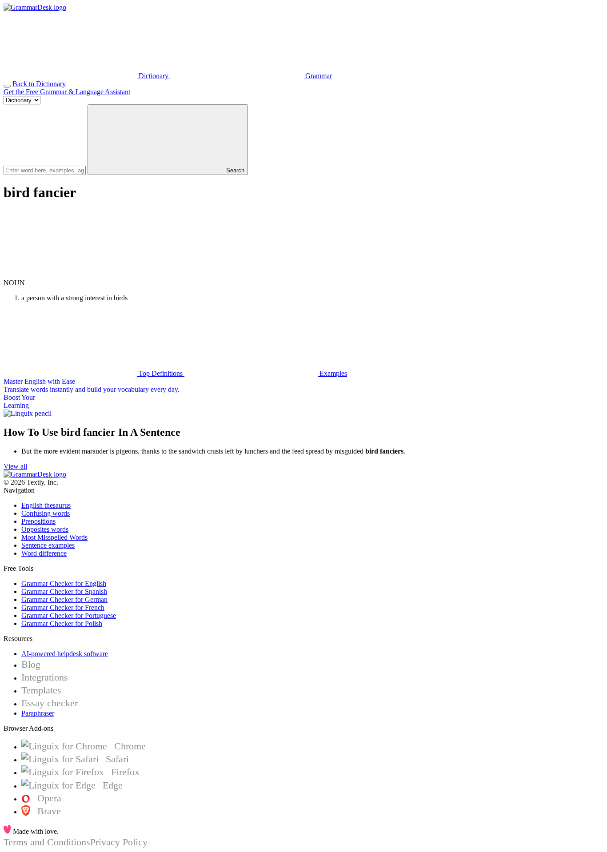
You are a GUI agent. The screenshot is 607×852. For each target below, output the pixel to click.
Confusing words (45, 513)
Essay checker (49, 703)
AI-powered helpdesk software (64, 653)
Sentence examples (48, 545)
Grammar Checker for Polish (61, 623)
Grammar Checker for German (64, 599)
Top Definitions (160, 373)
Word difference (44, 553)
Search (234, 170)
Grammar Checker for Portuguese (68, 615)
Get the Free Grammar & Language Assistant (67, 92)
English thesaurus (46, 505)
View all (15, 466)
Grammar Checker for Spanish (64, 591)
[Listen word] (70, 275)
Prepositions (38, 521)
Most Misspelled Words (54, 537)
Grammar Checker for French (62, 607)
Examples (332, 373)
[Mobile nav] (7, 86)
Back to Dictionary (39, 84)
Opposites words (44, 529)
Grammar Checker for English (63, 583)
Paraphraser (37, 713)
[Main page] (35, 7)
